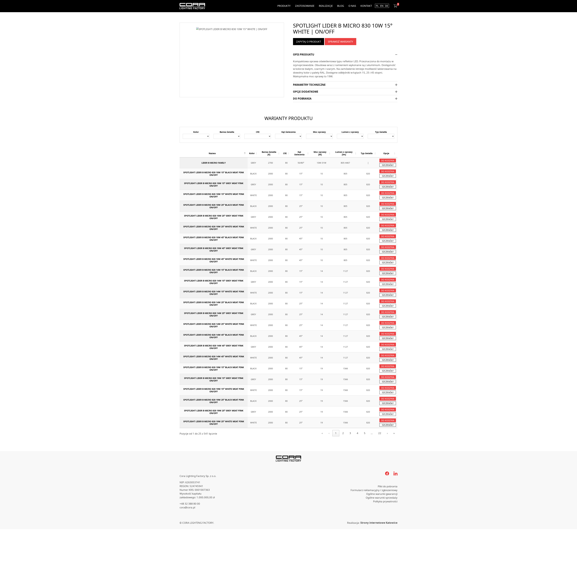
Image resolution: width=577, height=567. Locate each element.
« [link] (322, 433)
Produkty (284, 6)
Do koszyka (387, 160)
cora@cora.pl (187, 507)
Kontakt (366, 6)
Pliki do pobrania (387, 486)
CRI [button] (285, 153)
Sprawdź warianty (340, 41)
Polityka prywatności (385, 501)
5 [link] (364, 433)
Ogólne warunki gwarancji (381, 494)
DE (386, 6)
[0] (395, 6)
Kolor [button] (252, 153)
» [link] (394, 433)
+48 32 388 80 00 (190, 503)
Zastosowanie (304, 6)
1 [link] (336, 433)
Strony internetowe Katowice (378, 522)
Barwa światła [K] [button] (269, 153)
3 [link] (350, 433)
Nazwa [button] (212, 153)
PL (377, 6)
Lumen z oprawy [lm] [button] (344, 153)
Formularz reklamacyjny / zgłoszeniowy (374, 490)
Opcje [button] (386, 153)
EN (381, 6)
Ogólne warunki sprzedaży (381, 497)
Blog (340, 6)
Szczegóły (388, 165)
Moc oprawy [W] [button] (320, 153)
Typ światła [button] (366, 153)
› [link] (387, 433)
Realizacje (326, 6)
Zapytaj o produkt (308, 41)
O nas (352, 6)
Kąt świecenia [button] (299, 153)
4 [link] (357, 433)
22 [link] (379, 433)
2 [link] (343, 433)
